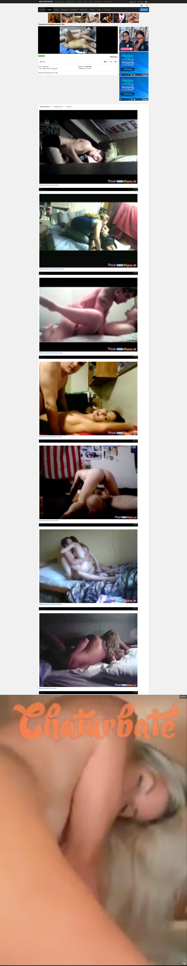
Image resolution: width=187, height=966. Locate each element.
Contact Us (107, 10)
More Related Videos (94, 950)
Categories (74, 10)
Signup (133, 2)
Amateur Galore (59, 1)
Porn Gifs (78, 1)
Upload (92, 10)
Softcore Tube (98, 1)
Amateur (89, 68)
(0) (106, 62)
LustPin (85, 1)
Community (83, 10)
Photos (56, 10)
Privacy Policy (103, 962)
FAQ (81, 962)
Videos (49, 10)
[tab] (45, 107)
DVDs (99, 10)
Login (141, 2)
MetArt (91, 1)
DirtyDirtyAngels (70, 1)
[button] (146, 1)
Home (42, 10)
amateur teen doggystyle (50, 68)
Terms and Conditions (90, 962)
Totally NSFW (108, 1)
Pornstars (65, 10)
